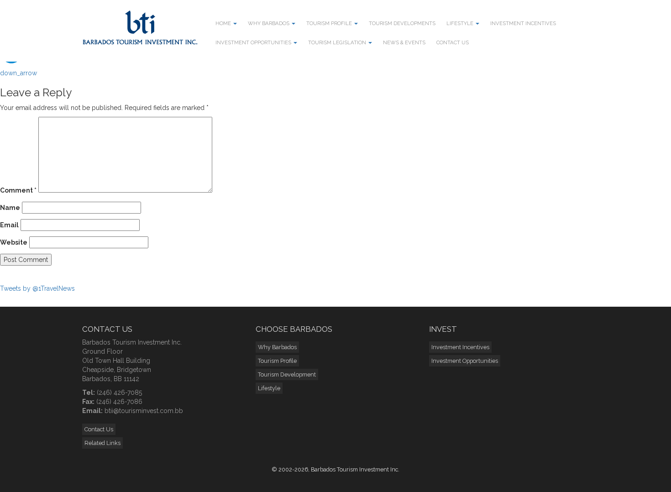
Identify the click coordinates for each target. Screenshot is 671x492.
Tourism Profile (329, 23)
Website (13, 242)
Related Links (102, 443)
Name (10, 207)
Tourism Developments (402, 23)
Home (223, 23)
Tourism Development (287, 374)
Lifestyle (460, 23)
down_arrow (18, 73)
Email (9, 225)
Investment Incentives (523, 23)
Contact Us (452, 42)
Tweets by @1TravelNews (37, 288)
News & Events (404, 42)
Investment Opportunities (254, 42)
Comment (18, 190)
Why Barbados (269, 23)
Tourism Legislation (337, 42)
